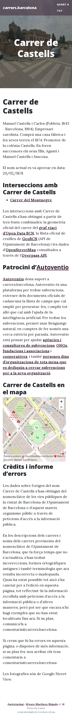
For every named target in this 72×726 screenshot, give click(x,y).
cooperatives (15, 356)
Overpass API (34, 255)
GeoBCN (29, 238)
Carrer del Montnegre (31, 200)
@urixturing (15, 704)
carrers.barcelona (20, 7)
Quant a (63, 4)
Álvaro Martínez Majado (42, 704)
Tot (60, 10)
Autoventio (53, 267)
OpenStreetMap (21, 249)
